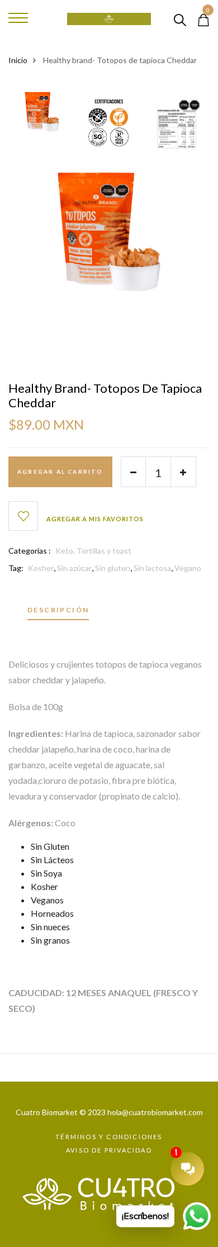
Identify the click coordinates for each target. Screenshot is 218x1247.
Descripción (58, 610)
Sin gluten (112, 568)
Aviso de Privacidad (109, 1150)
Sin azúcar (74, 568)
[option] (41, 115)
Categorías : (29, 550)
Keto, (66, 550)
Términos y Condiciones (108, 1136)
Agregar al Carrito (60, 471)
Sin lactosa (152, 568)
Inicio (17, 60)
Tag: (15, 568)
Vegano (187, 568)
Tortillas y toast (104, 550)
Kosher (41, 568)
